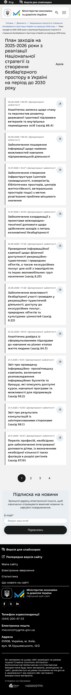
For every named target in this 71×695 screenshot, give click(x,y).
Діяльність (21, 23)
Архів (59, 64)
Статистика (10, 576)
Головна (9, 23)
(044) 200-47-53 (13, 618)
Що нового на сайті (15, 582)
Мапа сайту (10, 564)
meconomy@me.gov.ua (18, 629)
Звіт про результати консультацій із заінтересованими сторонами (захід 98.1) (30, 418)
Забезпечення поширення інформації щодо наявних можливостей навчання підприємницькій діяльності (29, 150)
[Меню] (64, 13)
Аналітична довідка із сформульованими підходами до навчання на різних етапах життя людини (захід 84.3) (30, 342)
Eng (11, 2)
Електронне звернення (18, 570)
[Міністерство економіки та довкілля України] (29, 593)
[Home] (28, 12)
